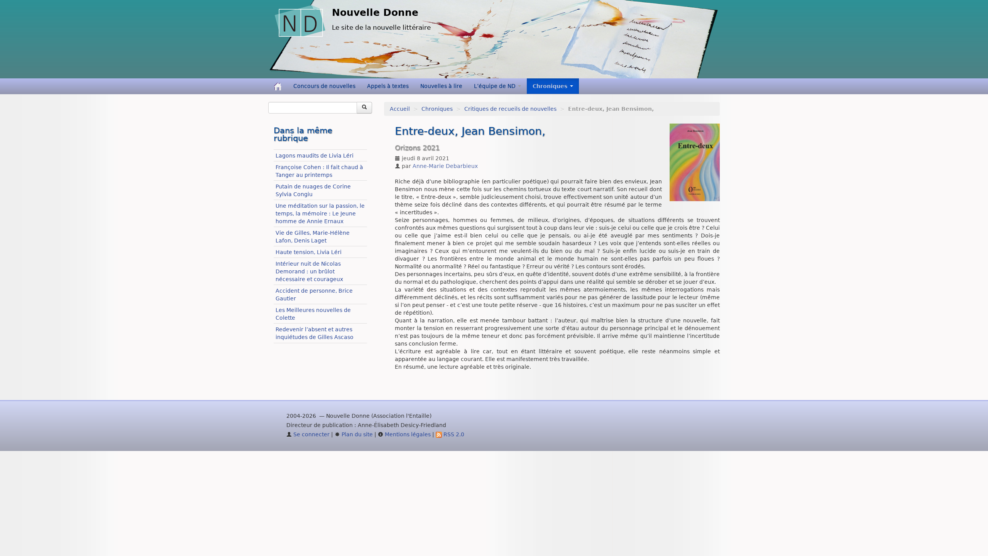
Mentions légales (407, 434)
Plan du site (356, 434)
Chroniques (437, 109)
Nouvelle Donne (375, 12)
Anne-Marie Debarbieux (445, 166)
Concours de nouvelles (324, 86)
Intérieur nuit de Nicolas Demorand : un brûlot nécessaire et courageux (309, 271)
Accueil (400, 109)
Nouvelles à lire (441, 86)
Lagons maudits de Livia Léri (315, 156)
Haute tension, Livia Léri (309, 252)
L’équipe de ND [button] (495, 86)
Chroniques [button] (551, 86)
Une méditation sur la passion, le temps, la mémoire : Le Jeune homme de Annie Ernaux (320, 213)
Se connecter (311, 434)
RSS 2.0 (453, 434)
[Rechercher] (364, 108)
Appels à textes (388, 86)
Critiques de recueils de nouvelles (510, 109)
